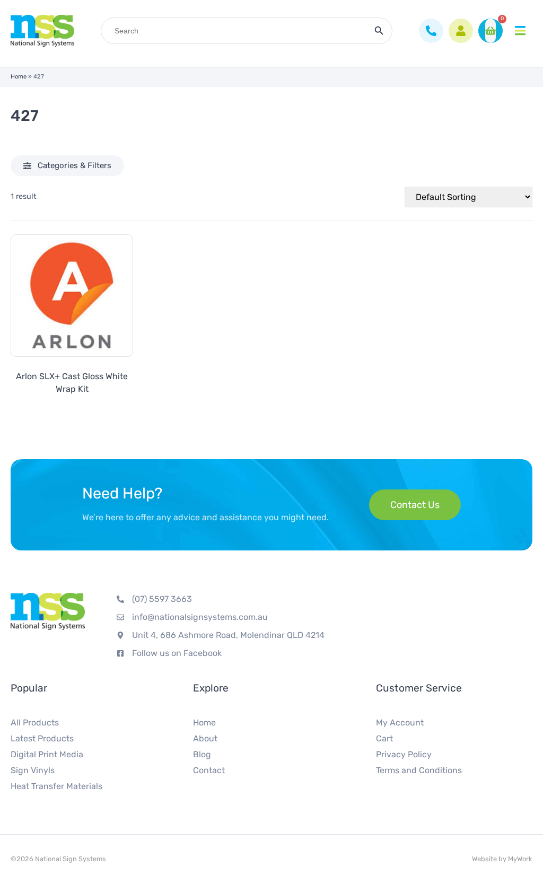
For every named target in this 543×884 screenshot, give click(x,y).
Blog (202, 754)
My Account (400, 722)
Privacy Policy (404, 754)
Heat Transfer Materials (56, 786)
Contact (209, 770)
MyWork (520, 859)
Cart (384, 738)
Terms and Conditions (419, 770)
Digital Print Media (47, 754)
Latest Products (42, 738)
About (205, 738)
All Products (35, 722)
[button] (67, 165)
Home (19, 76)
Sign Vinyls (33, 770)
